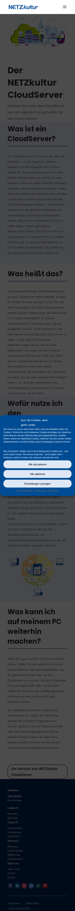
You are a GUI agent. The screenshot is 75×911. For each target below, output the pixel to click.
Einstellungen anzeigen (37, 483)
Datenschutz (41, 490)
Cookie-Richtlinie (24, 490)
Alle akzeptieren (37, 464)
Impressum (53, 490)
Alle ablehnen (37, 473)
